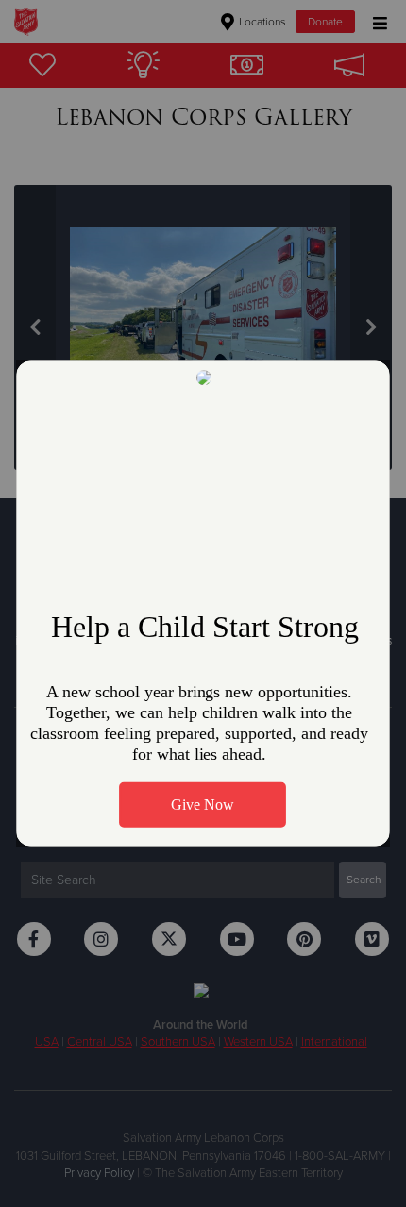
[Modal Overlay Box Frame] (203, 603)
